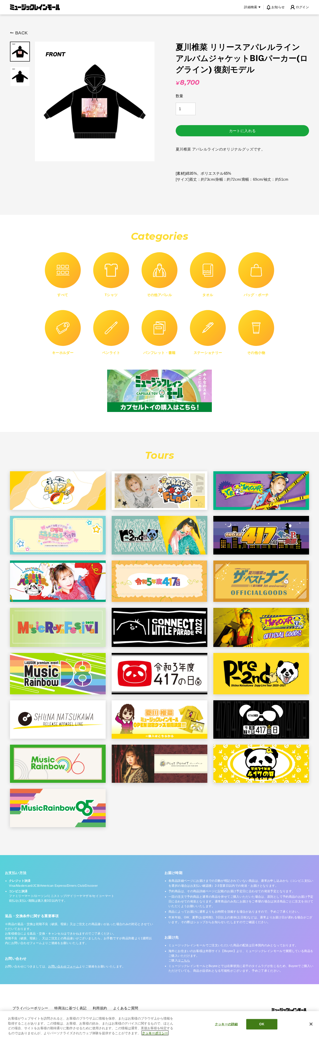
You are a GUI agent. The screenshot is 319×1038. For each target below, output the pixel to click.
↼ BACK (19, 32)
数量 (179, 96)
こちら (185, 960)
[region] (159, 1024)
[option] (20, 52)
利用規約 (100, 1008)
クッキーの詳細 (226, 1024)
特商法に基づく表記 (70, 1008)
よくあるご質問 (125, 1008)
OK (261, 1024)
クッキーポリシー (155, 1033)
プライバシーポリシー (30, 1008)
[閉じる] (311, 1024)
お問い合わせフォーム (63, 966)
